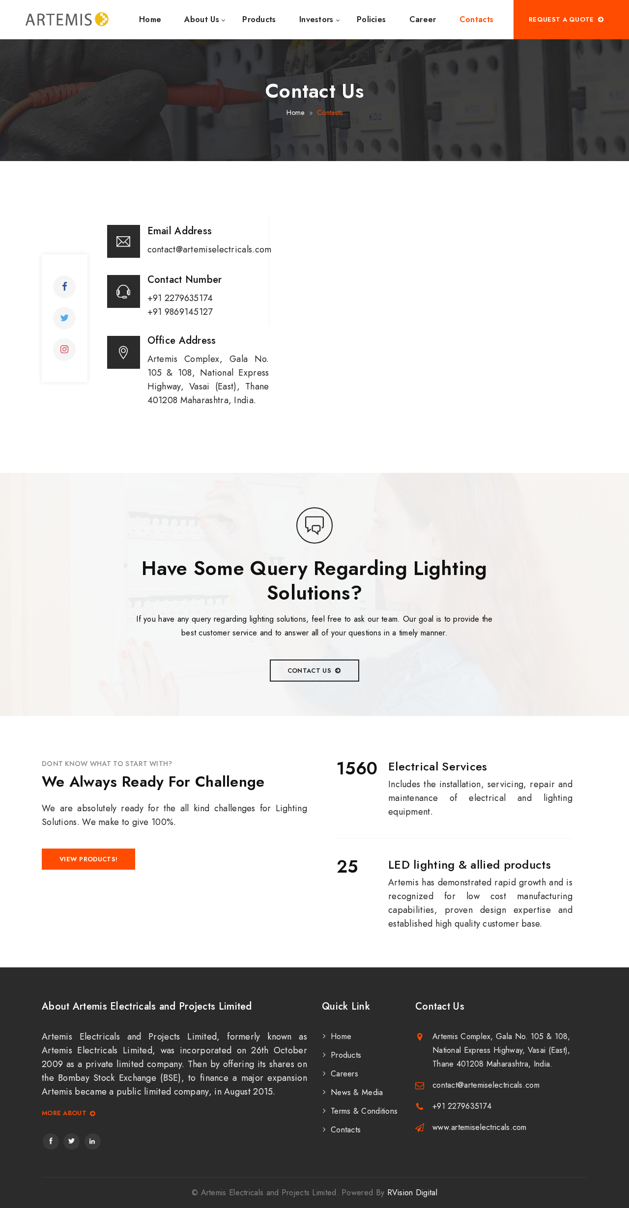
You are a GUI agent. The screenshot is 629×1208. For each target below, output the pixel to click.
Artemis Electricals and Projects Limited (269, 1192)
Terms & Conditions (364, 1111)
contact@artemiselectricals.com (486, 1085)
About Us (201, 19)
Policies (371, 19)
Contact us (309, 670)
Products (259, 19)
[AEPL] (67, 19)
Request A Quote (561, 19)
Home (150, 19)
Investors (316, 19)
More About (64, 1113)
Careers (344, 1073)
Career (422, 19)
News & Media (357, 1092)
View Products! (88, 859)
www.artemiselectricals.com (479, 1127)
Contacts (476, 19)
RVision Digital (412, 1192)
